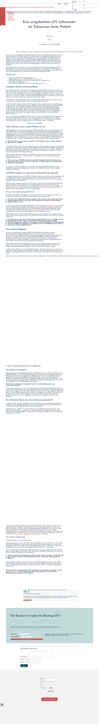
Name (22, 659)
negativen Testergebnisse (49, 187)
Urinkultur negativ (39, 137)
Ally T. (49, 39)
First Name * (14, 634)
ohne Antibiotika (32, 532)
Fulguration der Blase (55, 249)
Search (74, 1)
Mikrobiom (48, 530)
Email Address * (15, 636)
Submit (24, 665)
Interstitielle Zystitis (12, 187)
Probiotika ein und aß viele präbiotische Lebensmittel (23, 534)
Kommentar (24, 657)
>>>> (33, 78)
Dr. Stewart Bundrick (53, 205)
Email (22, 662)
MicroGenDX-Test (37, 210)
